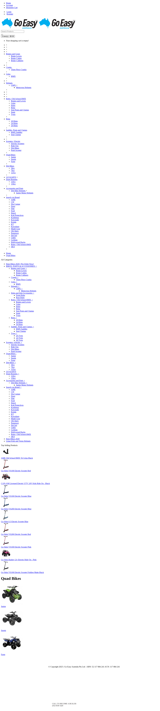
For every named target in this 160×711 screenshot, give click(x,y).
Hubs (13, 105)
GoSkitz (14, 240)
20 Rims (14, 121)
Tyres (13, 114)
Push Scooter (16, 150)
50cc (13, 168)
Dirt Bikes (15, 148)
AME (13, 200)
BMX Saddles (16, 132)
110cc (13, 182)
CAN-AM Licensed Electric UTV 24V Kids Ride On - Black (25, 483)
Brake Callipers (17, 61)
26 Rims (14, 126)
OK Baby (15, 231)
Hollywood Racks (18, 242)
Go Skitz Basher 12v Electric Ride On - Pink (18, 560)
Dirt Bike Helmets (18, 191)
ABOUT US (40, 667)
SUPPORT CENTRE (37, 684)
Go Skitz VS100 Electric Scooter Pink (16, 547)
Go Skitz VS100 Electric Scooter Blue (16, 496)
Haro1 (13, 213)
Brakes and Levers (18, 101)
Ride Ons (14, 146)
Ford (13, 211)
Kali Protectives (17, 215)
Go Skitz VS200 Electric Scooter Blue (16, 509)
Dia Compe (15, 204)
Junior (13, 157)
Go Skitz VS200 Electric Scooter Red (16, 534)
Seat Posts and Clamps (20, 110)
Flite (12, 209)
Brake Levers (16, 56)
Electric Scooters (17, 144)
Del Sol (14, 235)
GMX (13, 85)
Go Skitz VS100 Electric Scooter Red (16, 471)
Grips (13, 103)
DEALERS (41, 676)
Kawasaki (15, 220)
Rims (13, 108)
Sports (13, 159)
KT (12, 224)
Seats (13, 112)
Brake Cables (16, 58)
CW (12, 202)
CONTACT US (57, 695)
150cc (13, 184)
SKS (13, 247)
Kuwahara (15, 226)
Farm (13, 161)
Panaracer (15, 233)
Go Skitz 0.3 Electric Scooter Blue (14, 522)
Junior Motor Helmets (24, 193)
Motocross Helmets (23, 87)
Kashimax (15, 218)
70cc (13, 170)
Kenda (13, 222)
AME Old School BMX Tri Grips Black (17, 458)
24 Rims (14, 123)
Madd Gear (15, 229)
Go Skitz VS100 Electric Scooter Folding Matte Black (22, 572)
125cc (13, 173)
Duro (13, 206)
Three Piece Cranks (18, 70)
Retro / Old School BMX (21, 244)
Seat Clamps (16, 135)
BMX (13, 76)
